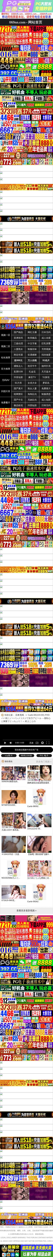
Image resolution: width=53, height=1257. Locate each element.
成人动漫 (46, 338)
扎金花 (32, 371)
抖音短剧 (18, 377)
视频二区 (5, 346)
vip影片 (9, 755)
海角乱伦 (32, 394)
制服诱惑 (46, 394)
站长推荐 (5, 357)
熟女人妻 (32, 388)
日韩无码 (46, 405)
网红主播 (32, 332)
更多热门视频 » (43, 761)
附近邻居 (18, 355)
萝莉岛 (46, 383)
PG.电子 (44, 755)
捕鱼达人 (18, 366)
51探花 (46, 377)
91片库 (18, 383)
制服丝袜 (32, 349)
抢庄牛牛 (32, 366)
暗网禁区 (18, 394)
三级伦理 (18, 343)
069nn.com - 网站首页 (25, 22)
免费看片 (5, 402)
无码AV (5, 380)
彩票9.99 (18, 371)
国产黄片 (18, 388)
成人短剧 (46, 400)
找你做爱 (46, 355)
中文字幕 (32, 343)
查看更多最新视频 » (26, 910)
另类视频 (46, 349)
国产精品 (18, 332)
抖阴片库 (5, 391)
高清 (31, 743)
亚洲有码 (18, 338)
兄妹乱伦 (32, 400)
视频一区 (5, 335)
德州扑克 (46, 366)
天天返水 (46, 371)
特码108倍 (26, 755)
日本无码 (46, 332)
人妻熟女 (18, 349)
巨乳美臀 (46, 343)
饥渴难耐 (32, 355)
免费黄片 (46, 388)
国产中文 (18, 400)
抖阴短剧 (32, 405)
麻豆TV (32, 377)
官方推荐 (5, 369)
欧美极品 (32, 338)
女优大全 (32, 383)
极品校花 (18, 405)
